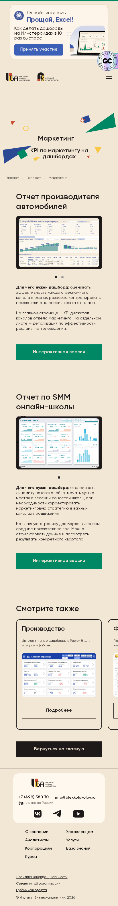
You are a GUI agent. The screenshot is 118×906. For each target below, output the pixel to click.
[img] (44, 783)
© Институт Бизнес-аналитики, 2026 (45, 897)
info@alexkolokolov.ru (75, 798)
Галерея (34, 178)
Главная (12, 178)
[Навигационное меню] (109, 77)
